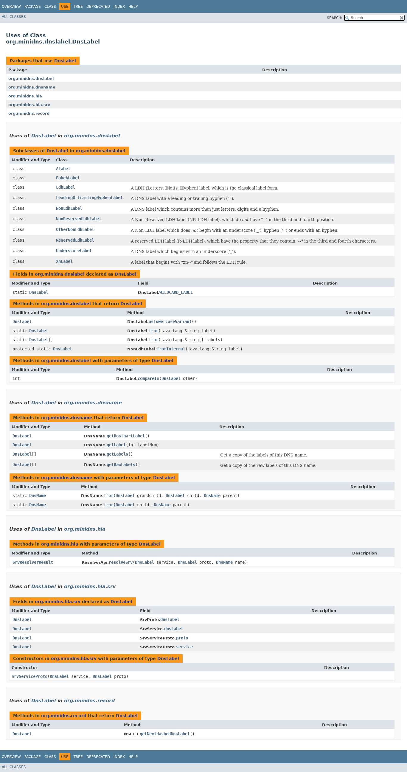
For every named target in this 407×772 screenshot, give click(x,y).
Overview (11, 6)
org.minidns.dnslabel (31, 78)
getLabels (117, 454)
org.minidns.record (28, 113)
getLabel (116, 444)
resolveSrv (121, 562)
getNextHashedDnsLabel (165, 733)
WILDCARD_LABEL (176, 292)
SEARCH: (334, 18)
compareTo (148, 378)
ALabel (63, 168)
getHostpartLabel (126, 436)
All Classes (14, 17)
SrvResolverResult (33, 562)
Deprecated (98, 6)
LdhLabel (65, 187)
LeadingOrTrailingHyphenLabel (89, 197)
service (184, 646)
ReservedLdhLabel (75, 240)
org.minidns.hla (25, 96)
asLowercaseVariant (170, 321)
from (153, 330)
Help (133, 6)
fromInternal (171, 349)
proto (182, 638)
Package (32, 6)
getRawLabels (121, 464)
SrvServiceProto (29, 676)
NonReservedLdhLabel (78, 218)
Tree (78, 6)
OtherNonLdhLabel (75, 229)
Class (50, 6)
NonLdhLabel (69, 208)
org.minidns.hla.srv (29, 104)
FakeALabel (68, 177)
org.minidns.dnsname (31, 87)
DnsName (37, 495)
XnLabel (64, 261)
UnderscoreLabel (74, 250)
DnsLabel (65, 60)
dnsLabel (169, 619)
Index (119, 6)
